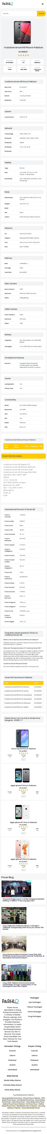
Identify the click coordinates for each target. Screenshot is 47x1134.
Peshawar (12, 1060)
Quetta (12, 1065)
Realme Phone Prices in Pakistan (14, 1104)
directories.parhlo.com (13, 1131)
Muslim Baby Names (12, 1080)
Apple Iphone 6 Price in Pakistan (23, 859)
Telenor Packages (34, 1007)
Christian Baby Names (12, 1085)
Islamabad (12, 1069)
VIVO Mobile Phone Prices (25, 1100)
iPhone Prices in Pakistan (31, 1098)
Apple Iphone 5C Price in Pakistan (23, 822)
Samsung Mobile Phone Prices (12, 1098)
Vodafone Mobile (25, 96)
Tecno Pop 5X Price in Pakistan (23, 749)
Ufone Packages (34, 1012)
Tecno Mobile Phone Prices (35, 1102)
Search (41, 13)
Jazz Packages (34, 1002)
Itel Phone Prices (31, 1104)
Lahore (12, 1055)
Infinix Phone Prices (18, 1102)
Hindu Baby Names (12, 1090)
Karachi (12, 1051)
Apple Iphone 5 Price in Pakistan (23, 785)
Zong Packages (34, 1016)
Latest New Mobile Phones (31, 1108)
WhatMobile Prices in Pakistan (27, 1106)
